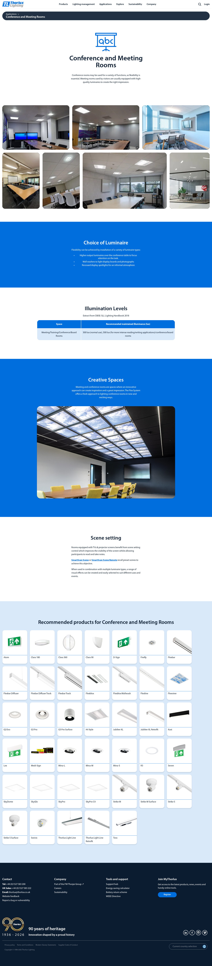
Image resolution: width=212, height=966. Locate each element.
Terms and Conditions (25, 945)
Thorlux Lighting (28, 950)
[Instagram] (198, 932)
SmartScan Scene (80, 560)
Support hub (112, 884)
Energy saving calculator (118, 888)
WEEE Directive (113, 896)
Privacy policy (10, 945)
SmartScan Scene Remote (104, 560)
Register (167, 895)
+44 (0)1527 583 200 (15, 884)
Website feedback (10, 896)
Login (207, 4)
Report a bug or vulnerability (16, 900)
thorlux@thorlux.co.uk (19, 892)
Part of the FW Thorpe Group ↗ (69, 884)
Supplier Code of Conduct (68, 945)
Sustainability (60, 892)
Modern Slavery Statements (46, 945)
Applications (11, 14)
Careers (57, 888)
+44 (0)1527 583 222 (21, 888)
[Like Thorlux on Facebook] (192, 932)
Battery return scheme (116, 892)
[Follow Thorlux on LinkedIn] (185, 932)
